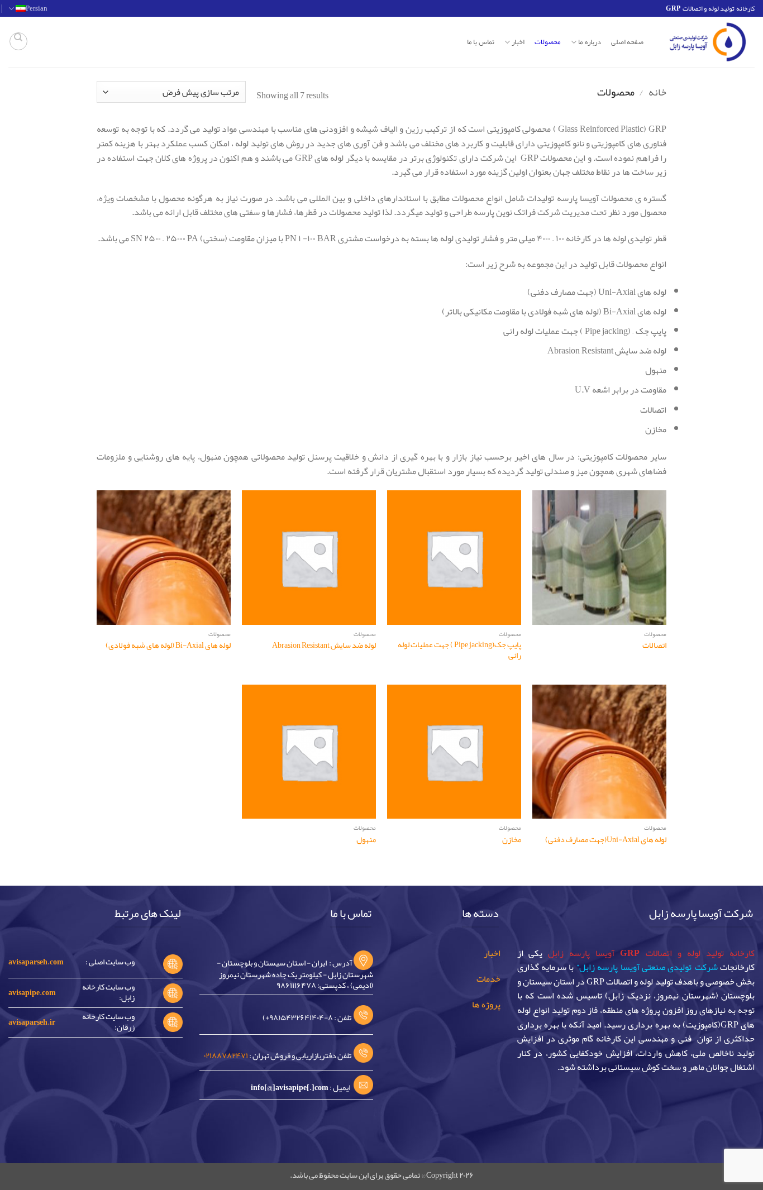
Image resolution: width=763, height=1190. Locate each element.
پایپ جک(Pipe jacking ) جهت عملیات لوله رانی (459, 650)
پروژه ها (486, 1005)
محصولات (548, 42)
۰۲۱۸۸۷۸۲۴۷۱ (225, 1056)
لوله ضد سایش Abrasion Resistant (324, 646)
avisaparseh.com (36, 962)
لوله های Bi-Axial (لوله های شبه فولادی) (168, 646)
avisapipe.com (32, 993)
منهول (366, 840)
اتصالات (654, 646)
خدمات (488, 979)
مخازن (511, 840)
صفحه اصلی (627, 42)
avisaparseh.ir (31, 1022)
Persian (36, 8)
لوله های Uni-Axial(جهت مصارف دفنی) (605, 840)
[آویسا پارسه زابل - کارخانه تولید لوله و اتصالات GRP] (707, 41)
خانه (657, 92)
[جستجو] (18, 41)
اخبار (492, 953)
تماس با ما (480, 42)
